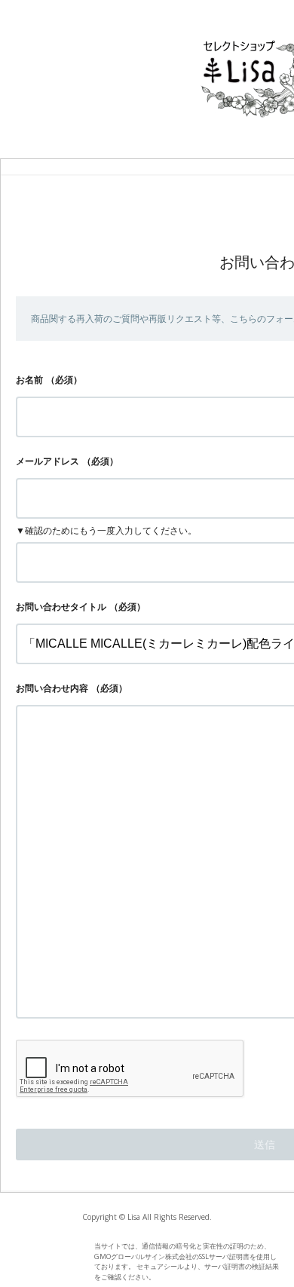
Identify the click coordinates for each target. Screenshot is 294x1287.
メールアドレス (47, 461)
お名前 (29, 379)
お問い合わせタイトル (61, 606)
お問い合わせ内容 (52, 688)
